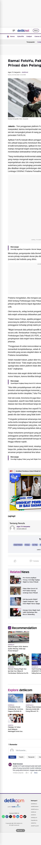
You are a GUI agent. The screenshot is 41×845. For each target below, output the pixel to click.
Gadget (29, 36)
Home (12, 36)
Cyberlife (20, 36)
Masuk (36, 30)
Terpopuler (30, 42)
